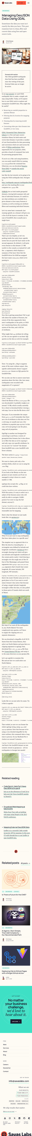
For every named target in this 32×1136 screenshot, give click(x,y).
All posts (25, 863)
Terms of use (26, 1122)
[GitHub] (24, 1118)
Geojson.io (20, 550)
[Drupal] (5, 1118)
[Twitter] (14, 1118)
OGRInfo (5, 191)
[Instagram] (10, 1118)
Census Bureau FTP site (12, 651)
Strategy (16, 891)
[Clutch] (29, 1118)
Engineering (9, 891)
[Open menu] (28, 3)
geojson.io (15, 517)
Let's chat (21, 3)
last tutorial (10, 94)
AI (3, 891)
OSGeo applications (13, 147)
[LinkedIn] (19, 1118)
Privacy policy (17, 1122)
